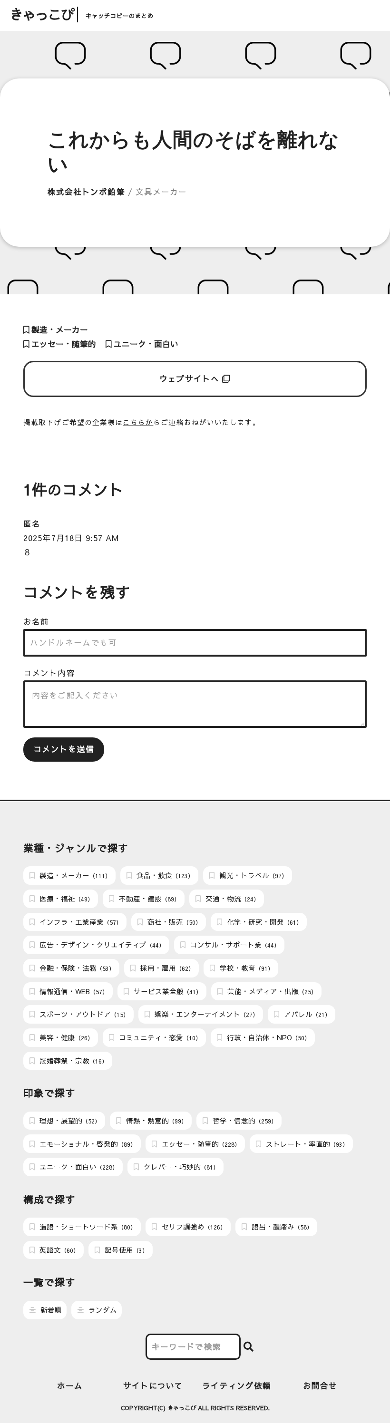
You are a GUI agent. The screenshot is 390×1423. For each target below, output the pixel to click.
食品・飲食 (164, 875)
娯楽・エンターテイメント (205, 1014)
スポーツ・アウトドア (83, 1014)
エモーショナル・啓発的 (87, 1144)
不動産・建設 (148, 898)
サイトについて (153, 1385)
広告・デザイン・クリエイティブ (101, 944)
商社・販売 (173, 922)
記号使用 (125, 1250)
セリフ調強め (193, 1226)
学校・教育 (245, 968)
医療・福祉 (65, 898)
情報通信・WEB (73, 991)
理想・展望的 (69, 1120)
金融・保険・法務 (76, 968)
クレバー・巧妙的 (180, 1166)
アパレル (306, 1014)
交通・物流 (231, 898)
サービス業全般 (167, 991)
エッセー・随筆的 (62, 344)
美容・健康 (65, 1037)
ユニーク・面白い (144, 344)
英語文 (58, 1250)
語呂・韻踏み (281, 1226)
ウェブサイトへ (191, 378)
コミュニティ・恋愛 (159, 1037)
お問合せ (320, 1385)
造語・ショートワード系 (87, 1226)
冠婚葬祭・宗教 (72, 1060)
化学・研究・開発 (263, 922)
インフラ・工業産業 (80, 922)
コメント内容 (49, 673)
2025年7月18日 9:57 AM (71, 537)
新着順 (50, 1310)
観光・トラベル (252, 875)
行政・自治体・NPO (267, 1037)
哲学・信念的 (244, 1120)
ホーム (70, 1385)
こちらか (138, 422)
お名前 (36, 621)
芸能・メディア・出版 (271, 991)
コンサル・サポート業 (234, 944)
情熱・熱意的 (155, 1120)
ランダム (102, 1310)
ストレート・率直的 (306, 1144)
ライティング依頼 (236, 1385)
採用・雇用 (166, 968)
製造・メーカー (58, 329)
